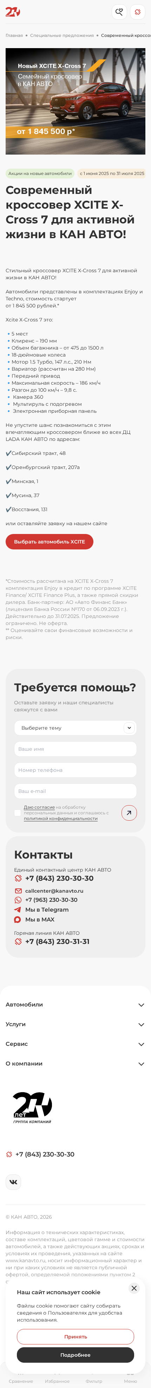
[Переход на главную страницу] (13, 12)
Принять (75, 1337)
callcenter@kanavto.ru (54, 891)
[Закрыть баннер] (134, 1288)
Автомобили (24, 1004)
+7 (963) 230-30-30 (51, 900)
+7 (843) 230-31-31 (57, 941)
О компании (24, 1063)
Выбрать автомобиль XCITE (49, 542)
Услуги (16, 1024)
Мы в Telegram (47, 909)
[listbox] (75, 728)
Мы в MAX (39, 919)
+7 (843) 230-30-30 (59, 878)
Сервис (17, 1044)
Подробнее (75, 1355)
